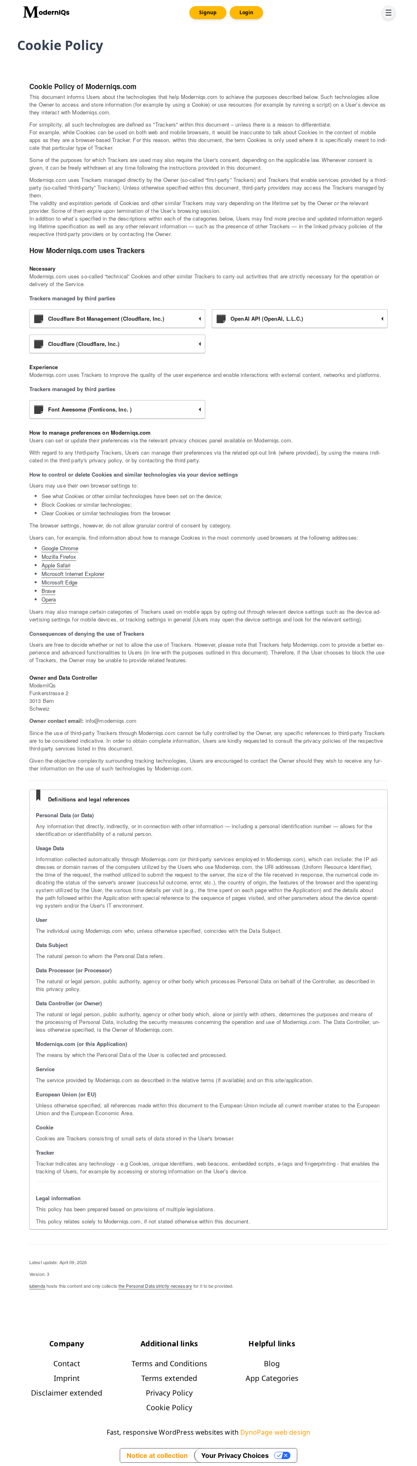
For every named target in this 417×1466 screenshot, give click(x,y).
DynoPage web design (275, 1432)
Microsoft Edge (59, 582)
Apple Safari (56, 565)
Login (246, 12)
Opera (49, 599)
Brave (48, 591)
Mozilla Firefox (59, 556)
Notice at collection (157, 1455)
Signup (208, 12)
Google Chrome (60, 548)
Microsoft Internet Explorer (73, 574)
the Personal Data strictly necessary (155, 1285)
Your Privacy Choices (235, 1455)
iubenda (37, 1285)
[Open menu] (388, 13)
